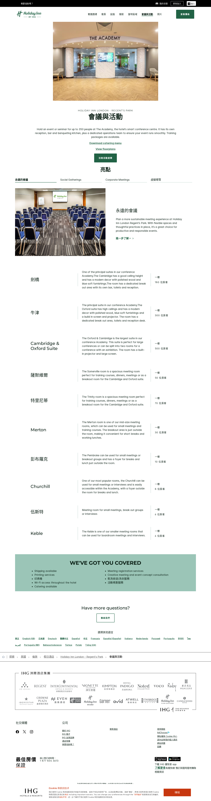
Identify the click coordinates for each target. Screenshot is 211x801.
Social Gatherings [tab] (70, 179)
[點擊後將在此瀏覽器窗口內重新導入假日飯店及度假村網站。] (90, 700)
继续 (177, 792)
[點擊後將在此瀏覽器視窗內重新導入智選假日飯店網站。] (75, 700)
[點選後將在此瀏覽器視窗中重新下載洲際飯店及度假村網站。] (64, 685)
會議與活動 (147, 14)
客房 (103, 14)
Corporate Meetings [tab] (118, 179)
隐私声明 (62, 797)
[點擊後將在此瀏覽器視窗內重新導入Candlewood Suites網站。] (184, 700)
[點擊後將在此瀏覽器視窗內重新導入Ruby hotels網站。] (172, 685)
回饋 (159, 746)
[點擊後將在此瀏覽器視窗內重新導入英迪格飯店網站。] (127, 685)
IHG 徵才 (66, 734)
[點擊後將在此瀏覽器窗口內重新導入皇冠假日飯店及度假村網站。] (42, 700)
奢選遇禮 (92, 14)
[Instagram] (31, 732)
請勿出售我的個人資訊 (167, 739)
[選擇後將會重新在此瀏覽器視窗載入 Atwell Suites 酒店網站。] (132, 700)
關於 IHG (66, 730)
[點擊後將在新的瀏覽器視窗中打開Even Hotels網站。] (59, 700)
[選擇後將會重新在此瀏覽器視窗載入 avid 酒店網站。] (118, 700)
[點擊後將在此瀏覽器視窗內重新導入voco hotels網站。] (159, 685)
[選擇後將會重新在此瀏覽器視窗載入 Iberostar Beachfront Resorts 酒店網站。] (26, 700)
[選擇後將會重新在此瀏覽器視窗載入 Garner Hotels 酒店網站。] (105, 700)
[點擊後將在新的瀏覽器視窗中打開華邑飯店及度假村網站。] (186, 685)
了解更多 (160, 768)
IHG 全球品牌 (68, 737)
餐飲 (121, 14)
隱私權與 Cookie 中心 (167, 736)
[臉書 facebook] (18, 732)
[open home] (4, 657)
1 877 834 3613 (49, 760)
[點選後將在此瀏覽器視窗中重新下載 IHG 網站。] (36, 673)
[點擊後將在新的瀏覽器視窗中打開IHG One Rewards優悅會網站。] (174, 709)
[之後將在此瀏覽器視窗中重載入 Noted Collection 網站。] (144, 685)
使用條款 (161, 729)
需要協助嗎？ (27, 3)
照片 (159, 14)
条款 (66, 794)
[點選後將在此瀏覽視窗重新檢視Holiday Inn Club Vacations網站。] (167, 700)
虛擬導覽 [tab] (156, 179)
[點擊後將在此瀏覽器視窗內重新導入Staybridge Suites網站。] (150, 700)
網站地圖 (161, 743)
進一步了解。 (123, 238)
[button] (191, 3)
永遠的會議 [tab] (21, 179)
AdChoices (162, 732)
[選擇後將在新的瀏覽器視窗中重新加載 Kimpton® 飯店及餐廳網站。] (109, 685)
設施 (112, 14)
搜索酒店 (114, 729)
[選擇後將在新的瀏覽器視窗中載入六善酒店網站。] (24, 685)
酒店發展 (66, 741)
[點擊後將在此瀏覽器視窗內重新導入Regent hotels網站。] (40, 685)
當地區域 (132, 14)
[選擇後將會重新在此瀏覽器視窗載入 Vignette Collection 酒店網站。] (90, 685)
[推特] (24, 732)
